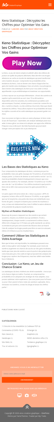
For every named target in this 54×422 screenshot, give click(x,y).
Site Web (5, 342)
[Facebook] (19, 395)
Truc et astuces (8, 346)
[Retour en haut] (27, 407)
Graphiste (31, 334)
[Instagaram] (27, 395)
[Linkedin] (34, 395)
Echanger (31, 330)
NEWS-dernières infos (36, 338)
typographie (32, 346)
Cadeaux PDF (32, 326)
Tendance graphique (35, 342)
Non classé (6, 334)
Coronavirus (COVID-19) (11, 330)
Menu (50, 5)
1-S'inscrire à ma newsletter (13, 326)
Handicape (6, 338)
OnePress (45, 413)
